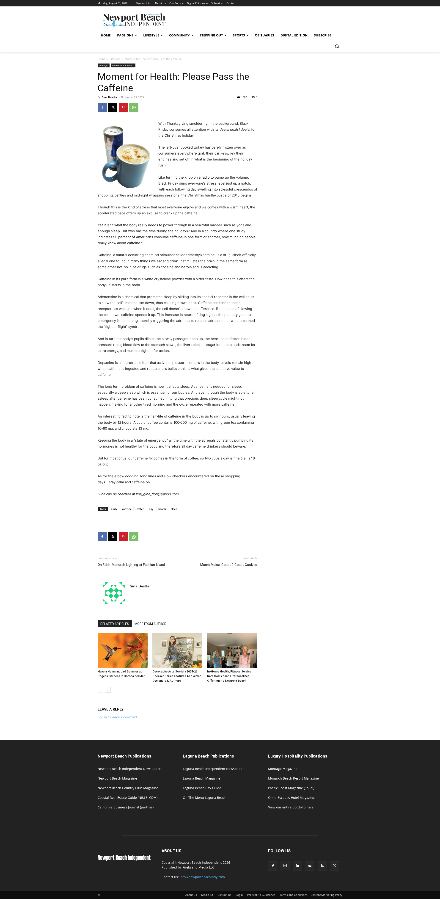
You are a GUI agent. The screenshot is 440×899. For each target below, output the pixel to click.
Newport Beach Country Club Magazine (128, 788)
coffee (140, 509)
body (114, 509)
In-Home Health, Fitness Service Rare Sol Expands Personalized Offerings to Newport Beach (229, 676)
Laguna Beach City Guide (202, 788)
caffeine (127, 509)
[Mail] (309, 866)
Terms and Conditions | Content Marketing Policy (311, 895)
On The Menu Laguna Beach (204, 797)
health (162, 509)
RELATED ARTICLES (114, 624)
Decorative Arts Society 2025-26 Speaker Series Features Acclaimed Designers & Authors (176, 676)
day (151, 509)
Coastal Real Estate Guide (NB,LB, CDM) (127, 797)
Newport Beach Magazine (117, 778)
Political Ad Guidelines (261, 895)
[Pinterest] (123, 107)
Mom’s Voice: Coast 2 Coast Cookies (228, 565)
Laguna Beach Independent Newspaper (213, 768)
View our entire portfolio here (291, 807)
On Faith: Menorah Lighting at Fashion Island (131, 565)
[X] (112, 107)
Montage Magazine (282, 768)
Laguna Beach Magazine (201, 778)
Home (101, 59)
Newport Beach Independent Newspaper (129, 768)
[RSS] (322, 866)
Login (239, 895)
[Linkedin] (297, 866)
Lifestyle (115, 59)
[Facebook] (102, 107)
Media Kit (207, 895)
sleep (174, 509)
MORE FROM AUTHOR (150, 624)
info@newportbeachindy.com (202, 877)
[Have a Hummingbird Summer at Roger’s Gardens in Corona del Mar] (123, 650)
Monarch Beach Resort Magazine (293, 778)
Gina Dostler (109, 97)
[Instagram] (285, 865)
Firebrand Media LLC (198, 867)
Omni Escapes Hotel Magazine (291, 797)
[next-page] (108, 690)
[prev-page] (100, 690)
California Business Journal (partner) (126, 807)
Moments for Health (123, 65)
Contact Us (224, 895)
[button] (336, 46)
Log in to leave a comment (117, 717)
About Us (191, 895)
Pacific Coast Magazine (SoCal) (291, 788)
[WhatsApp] (133, 107)
